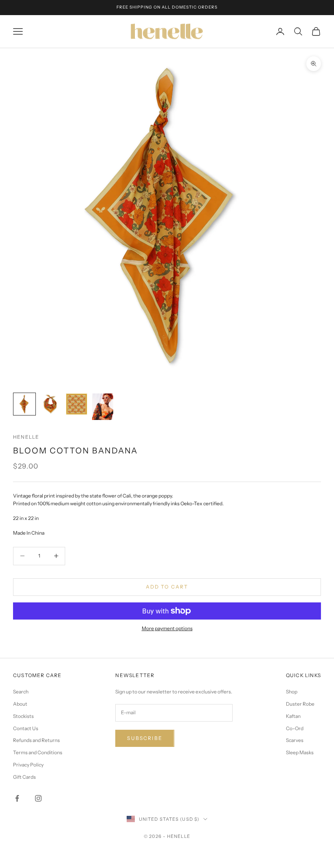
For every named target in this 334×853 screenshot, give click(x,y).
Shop (291, 692)
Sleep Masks (300, 752)
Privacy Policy (28, 765)
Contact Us (25, 728)
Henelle (26, 437)
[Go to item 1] (24, 404)
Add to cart (167, 587)
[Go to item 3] (76, 404)
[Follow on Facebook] (17, 798)
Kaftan (293, 716)
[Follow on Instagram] (38, 798)
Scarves (294, 740)
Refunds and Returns (36, 740)
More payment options (167, 628)
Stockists (23, 716)
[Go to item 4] (102, 407)
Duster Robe (300, 704)
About (20, 704)
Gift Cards (24, 777)
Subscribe (144, 738)
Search (21, 692)
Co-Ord (294, 728)
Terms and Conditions (37, 752)
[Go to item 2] (50, 404)
